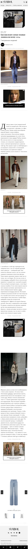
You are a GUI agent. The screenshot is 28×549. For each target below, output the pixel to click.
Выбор (5, 31)
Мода (2, 31)
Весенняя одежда (17, 48)
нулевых (6, 280)
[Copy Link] (24, 547)
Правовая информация (23, 540)
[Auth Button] (26, 2)
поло (6, 397)
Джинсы (11, 48)
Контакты (14, 535)
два (22, 419)
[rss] (8, 532)
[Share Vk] (3, 547)
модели (22, 48)
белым (12, 291)
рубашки (10, 393)
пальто (19, 422)
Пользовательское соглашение (6, 540)
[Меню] (1, 2)
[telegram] (14, 532)
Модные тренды (6, 48)
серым (20, 289)
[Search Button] (24, 2)
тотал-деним (4, 426)
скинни (14, 138)
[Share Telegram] (17, 547)
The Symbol (7, 2)
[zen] (16, 532)
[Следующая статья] (14, 523)
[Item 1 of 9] (14, 492)
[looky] (19, 532)
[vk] (11, 532)
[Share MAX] (10, 547)
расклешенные (11, 136)
